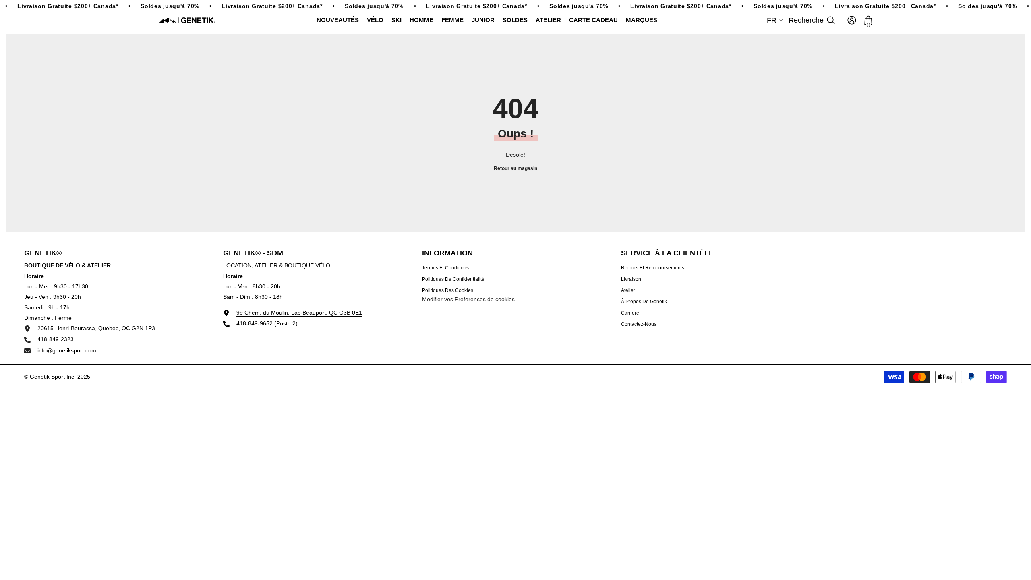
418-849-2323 (55, 339)
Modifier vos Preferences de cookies (468, 299)
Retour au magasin (515, 168)
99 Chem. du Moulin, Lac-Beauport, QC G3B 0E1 (299, 312)
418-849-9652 (254, 323)
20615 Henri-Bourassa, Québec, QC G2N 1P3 (96, 328)
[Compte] (852, 20)
